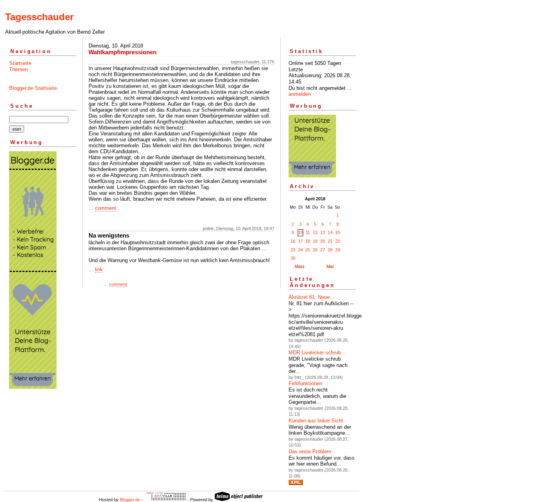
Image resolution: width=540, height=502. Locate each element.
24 (300, 249)
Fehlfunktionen (305, 383)
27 (322, 249)
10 (300, 232)
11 (308, 232)
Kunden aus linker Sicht (316, 421)
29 (337, 249)
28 (330, 249)
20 (322, 241)
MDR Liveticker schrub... (317, 353)
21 (330, 241)
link (99, 269)
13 (322, 232)
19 (315, 241)
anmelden (300, 94)
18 (307, 241)
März (300, 266)
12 (315, 232)
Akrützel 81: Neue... (311, 297)
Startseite (20, 63)
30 (293, 258)
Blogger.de (130, 499)
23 (293, 249)
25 (307, 249)
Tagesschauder (39, 16)
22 (337, 241)
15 (337, 232)
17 (300, 241)
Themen (18, 69)
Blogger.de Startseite (33, 88)
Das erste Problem (310, 451)
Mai (330, 266)
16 (293, 241)
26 (315, 249)
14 (330, 232)
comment (105, 208)
